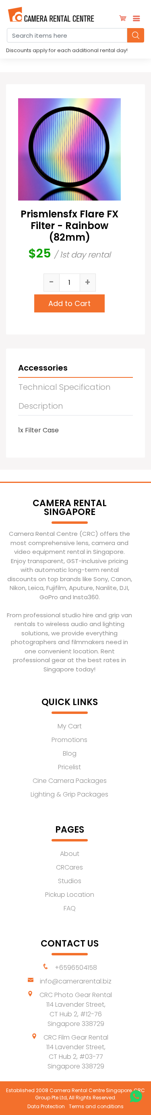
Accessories (43, 367)
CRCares (69, 867)
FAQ (70, 908)
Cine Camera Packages (70, 780)
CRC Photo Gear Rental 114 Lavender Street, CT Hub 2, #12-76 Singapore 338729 (75, 1009)
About (69, 853)
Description (41, 406)
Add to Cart (69, 303)
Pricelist (69, 767)
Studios (69, 881)
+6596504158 (76, 967)
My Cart (70, 726)
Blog (70, 753)
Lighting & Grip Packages (69, 794)
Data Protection (46, 1106)
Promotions (69, 739)
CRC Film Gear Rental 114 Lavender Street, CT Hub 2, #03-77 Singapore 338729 (75, 1052)
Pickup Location (69, 894)
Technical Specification (65, 387)
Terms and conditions (96, 1106)
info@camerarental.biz (76, 981)
